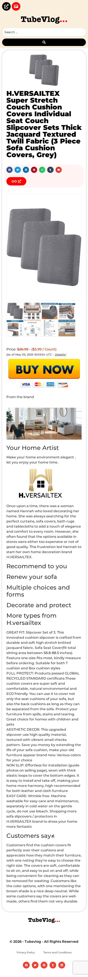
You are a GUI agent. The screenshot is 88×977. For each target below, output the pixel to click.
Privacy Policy (26, 952)
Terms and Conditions (57, 952)
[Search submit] (44, 42)
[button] (9, 170)
